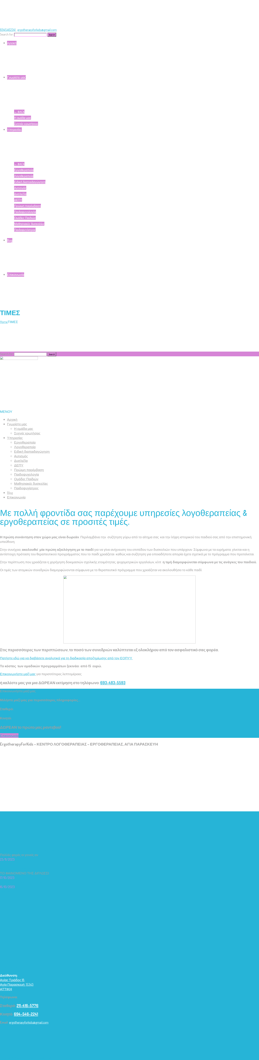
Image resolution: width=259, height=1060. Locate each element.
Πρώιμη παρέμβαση (27, 206)
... (40, 855)
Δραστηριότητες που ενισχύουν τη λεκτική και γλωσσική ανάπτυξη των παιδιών (58, 850)
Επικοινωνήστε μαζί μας (18, 674)
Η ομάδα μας (22, 118)
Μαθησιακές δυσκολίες (29, 224)
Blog (9, 240)
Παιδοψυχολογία (25, 212)
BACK (19, 112)
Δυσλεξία (20, 194)
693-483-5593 (112, 682)
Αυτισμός (20, 188)
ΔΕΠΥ (18, 200)
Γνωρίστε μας (16, 77)
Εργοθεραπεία (23, 170)
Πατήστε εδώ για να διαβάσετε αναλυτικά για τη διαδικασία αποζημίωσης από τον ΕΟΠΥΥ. (66, 658)
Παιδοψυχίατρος (25, 230)
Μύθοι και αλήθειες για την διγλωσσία (27, 868)
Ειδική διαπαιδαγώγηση (29, 182)
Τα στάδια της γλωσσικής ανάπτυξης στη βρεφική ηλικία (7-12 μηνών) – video (55, 882)
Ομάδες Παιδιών (25, 218)
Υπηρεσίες (14, 129)
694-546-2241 (22, 718)
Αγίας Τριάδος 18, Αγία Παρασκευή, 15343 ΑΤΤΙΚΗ (16, 984)
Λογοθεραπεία (23, 176)
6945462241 (8, 29)
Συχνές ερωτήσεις (26, 124)
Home (4, 322)
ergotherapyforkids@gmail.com (37, 29)
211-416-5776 (23, 709)
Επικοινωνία (15, 274)
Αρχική (12, 43)
